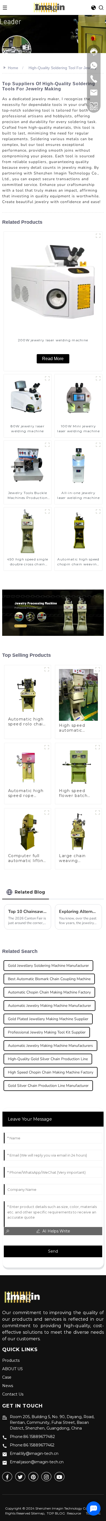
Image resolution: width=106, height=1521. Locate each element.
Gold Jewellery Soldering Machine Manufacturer (48, 965)
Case (6, 1377)
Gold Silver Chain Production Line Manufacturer (48, 1085)
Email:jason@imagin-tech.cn (37, 1461)
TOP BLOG (56, 1513)
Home (13, 68)
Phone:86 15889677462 (32, 1445)
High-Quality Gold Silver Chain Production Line (48, 1059)
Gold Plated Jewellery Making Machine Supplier (48, 1019)
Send (53, 1251)
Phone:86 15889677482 (32, 1436)
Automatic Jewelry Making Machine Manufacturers (50, 1045)
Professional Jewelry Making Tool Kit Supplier (47, 1032)
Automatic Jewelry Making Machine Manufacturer (49, 1005)
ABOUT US (12, 1368)
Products (11, 1360)
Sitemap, (38, 1513)
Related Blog (30, 892)
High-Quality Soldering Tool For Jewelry (62, 68)
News (7, 1385)
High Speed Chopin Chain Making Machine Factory (50, 1072)
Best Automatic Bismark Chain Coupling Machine (49, 979)
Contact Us (12, 1394)
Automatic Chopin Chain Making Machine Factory (49, 992)
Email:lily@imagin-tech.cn (34, 1453)
